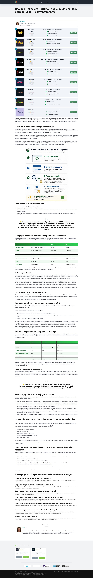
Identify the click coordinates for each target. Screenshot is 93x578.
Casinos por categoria (39, 2)
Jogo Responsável (57, 571)
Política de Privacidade (74, 571)
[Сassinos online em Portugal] (16, 1)
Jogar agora (73, 32)
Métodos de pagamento (57, 2)
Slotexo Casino (38, 548)
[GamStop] (56, 566)
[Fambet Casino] (17, 550)
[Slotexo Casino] (33, 550)
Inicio (32, 2)
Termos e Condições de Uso (65, 571)
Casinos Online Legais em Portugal (28, 571)
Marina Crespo (22, 21)
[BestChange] (65, 566)
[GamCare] (46, 566)
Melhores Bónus (48, 2)
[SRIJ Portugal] (27, 566)
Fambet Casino (22, 548)
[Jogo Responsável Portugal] (36, 566)
